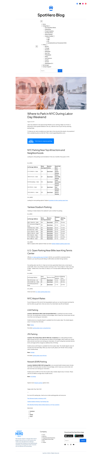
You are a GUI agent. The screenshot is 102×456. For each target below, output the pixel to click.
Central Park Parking (57, 187)
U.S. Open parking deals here (43, 291)
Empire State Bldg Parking (57, 176)
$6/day (32, 325)
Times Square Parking (57, 171)
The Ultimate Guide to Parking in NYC (36, 398)
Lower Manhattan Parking (57, 181)
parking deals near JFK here (40, 355)
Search (83, 440)
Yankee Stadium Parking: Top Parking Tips (38, 401)
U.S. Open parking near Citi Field (39, 257)
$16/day (32, 352)
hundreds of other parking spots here (58, 200)
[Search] (60, 70)
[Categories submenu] (49, 26)
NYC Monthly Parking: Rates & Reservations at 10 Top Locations (43, 404)
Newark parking (38, 383)
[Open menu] (37, 46)
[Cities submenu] (46, 44)
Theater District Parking (57, 192)
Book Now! (50, 171)
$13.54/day (33, 376)
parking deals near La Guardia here (42, 328)
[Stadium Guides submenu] (54, 36)
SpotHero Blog (51, 15)
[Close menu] (41, 21)
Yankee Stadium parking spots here (61, 243)
